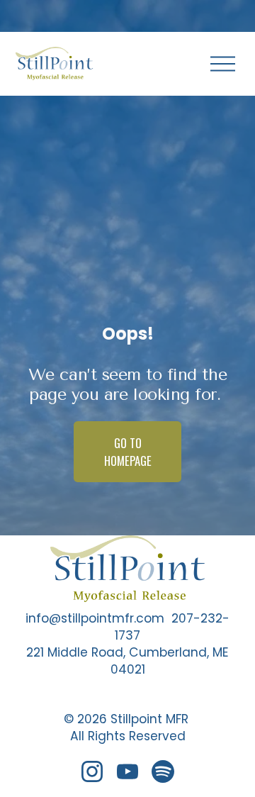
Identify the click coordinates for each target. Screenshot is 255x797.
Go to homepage (128, 451)
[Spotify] (163, 771)
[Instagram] (92, 771)
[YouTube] (127, 771)
